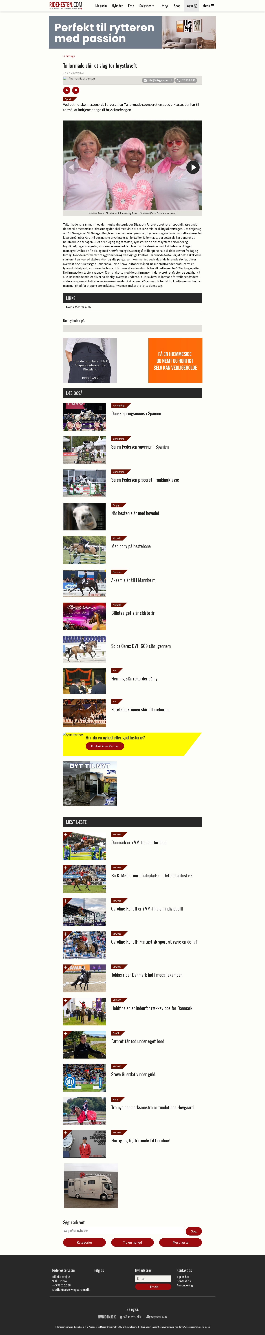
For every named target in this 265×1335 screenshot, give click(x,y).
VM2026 (117, 834)
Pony (115, 1099)
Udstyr (164, 5)
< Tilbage (69, 56)
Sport (68, 99)
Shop (177, 5)
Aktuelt (117, 538)
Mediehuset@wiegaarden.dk (71, 1290)
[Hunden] (107, 1316)
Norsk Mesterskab (78, 307)
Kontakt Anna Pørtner (105, 746)
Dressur (117, 572)
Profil (116, 1033)
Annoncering (185, 1285)
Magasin (101, 5)
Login (190, 5)
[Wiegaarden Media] (156, 1316)
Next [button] (193, 167)
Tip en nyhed (132, 1242)
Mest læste (181, 1242)
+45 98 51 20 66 (61, 1285)
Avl (114, 670)
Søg (193, 1231)
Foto (131, 5)
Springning (119, 405)
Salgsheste (146, 5)
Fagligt (116, 505)
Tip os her (183, 1277)
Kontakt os (184, 1281)
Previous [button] (72, 167)
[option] (132, 168)
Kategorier (84, 1242)
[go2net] (131, 1316)
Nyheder (117, 5)
